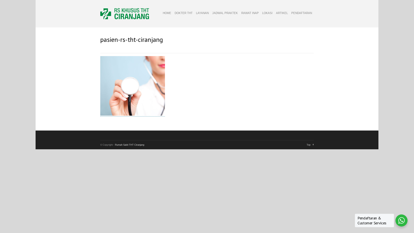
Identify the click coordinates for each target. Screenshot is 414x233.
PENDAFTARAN (301, 13)
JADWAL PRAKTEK (225, 13)
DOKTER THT (184, 13)
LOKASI (267, 13)
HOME (167, 13)
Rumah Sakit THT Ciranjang (129, 144)
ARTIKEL (282, 13)
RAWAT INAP (250, 13)
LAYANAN (202, 13)
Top (308, 144)
